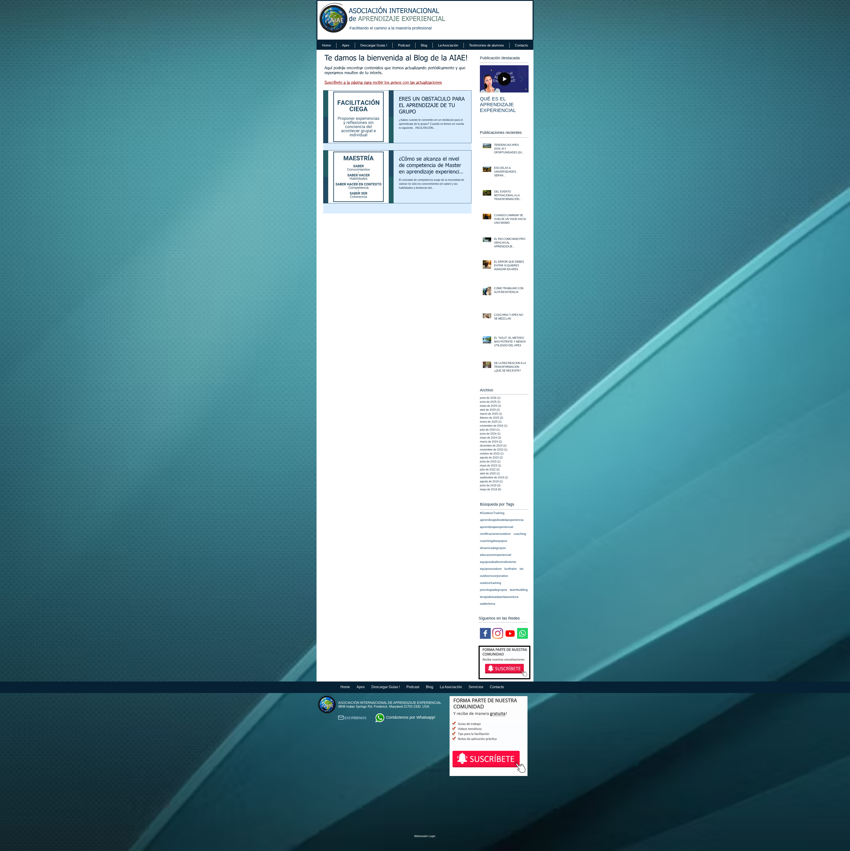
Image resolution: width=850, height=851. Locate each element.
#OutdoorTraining (492, 513)
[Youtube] (510, 633)
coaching (520, 533)
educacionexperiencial (495, 554)
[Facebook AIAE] (485, 633)
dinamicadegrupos (493, 548)
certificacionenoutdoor (495, 533)
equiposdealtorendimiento (498, 562)
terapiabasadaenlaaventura (499, 597)
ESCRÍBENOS (355, 718)
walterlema (487, 603)
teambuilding (519, 589)
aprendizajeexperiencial (496, 527)
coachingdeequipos (493, 541)
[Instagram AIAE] (497, 633)
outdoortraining (490, 583)
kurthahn (510, 568)
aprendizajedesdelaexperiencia (502, 520)
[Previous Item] (487, 78)
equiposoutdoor (491, 568)
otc (522, 568)
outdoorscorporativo (494, 576)
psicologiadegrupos (493, 589)
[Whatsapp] (522, 633)
